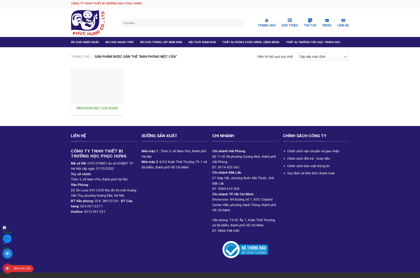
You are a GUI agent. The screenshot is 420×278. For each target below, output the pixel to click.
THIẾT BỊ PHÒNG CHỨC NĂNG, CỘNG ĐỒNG (250, 42)
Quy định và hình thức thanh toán (311, 173)
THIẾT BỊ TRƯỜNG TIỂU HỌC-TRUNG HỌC (313, 42)
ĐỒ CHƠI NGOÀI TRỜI (119, 42)
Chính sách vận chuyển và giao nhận (313, 151)
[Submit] (240, 23)
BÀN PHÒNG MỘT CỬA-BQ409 (97, 108)
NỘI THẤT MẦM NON (202, 42)
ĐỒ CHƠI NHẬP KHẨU (85, 42)
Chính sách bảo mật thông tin (308, 166)
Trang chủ (80, 57)
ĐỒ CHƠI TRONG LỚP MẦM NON (161, 42)
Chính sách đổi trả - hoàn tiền (308, 159)
